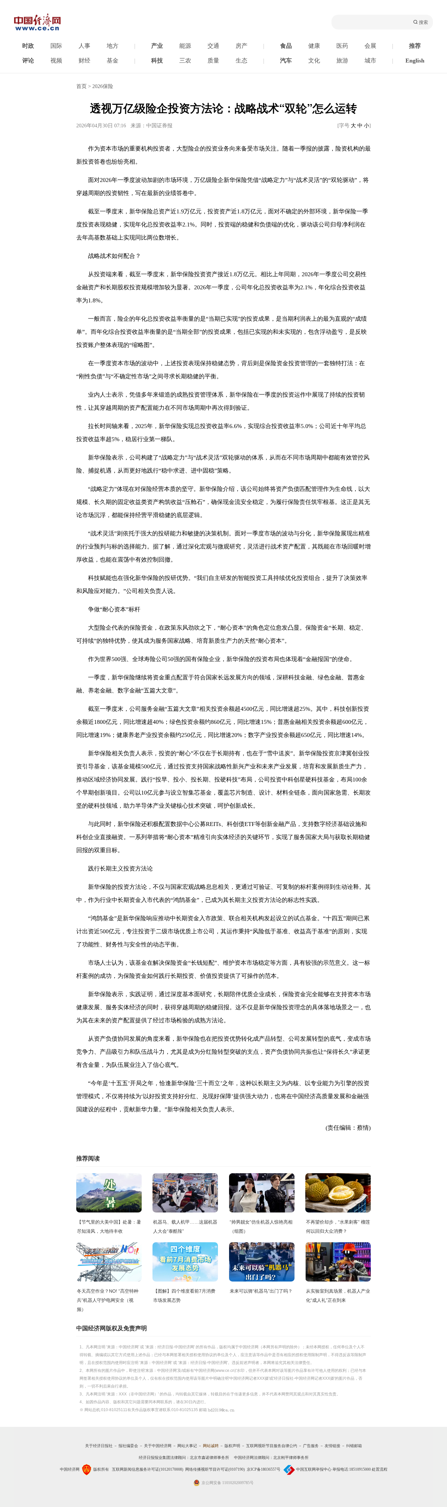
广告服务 (311, 1446)
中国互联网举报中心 (313, 1469)
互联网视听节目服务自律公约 (271, 1446)
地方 (112, 46)
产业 (157, 46)
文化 (314, 60)
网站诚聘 (211, 1446)
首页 (81, 86)
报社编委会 (128, 1446)
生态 (241, 60)
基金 (112, 60)
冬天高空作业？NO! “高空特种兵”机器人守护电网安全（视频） (107, 1300)
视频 (56, 60)
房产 (241, 46)
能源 (185, 46)
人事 (84, 46)
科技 (157, 60)
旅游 (342, 60)
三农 (185, 60)
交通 (213, 46)
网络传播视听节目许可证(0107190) (215, 1469)
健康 (314, 46)
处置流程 (379, 1469)
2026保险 (102, 86)
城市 (370, 60)
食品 (286, 46)
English (414, 60)
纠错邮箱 (354, 1446)
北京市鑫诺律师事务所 (209, 1457)
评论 (28, 60)
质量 (213, 60)
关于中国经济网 (157, 1446)
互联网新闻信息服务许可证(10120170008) (147, 1469)
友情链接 (332, 1446)
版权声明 (232, 1446)
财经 (84, 60)
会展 (370, 46)
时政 (28, 46)
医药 (342, 46)
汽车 (286, 60)
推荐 (415, 46)
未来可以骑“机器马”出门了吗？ (261, 1291)
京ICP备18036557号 (263, 1469)
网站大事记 (187, 1446)
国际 (56, 46)
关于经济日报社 (99, 1446)
